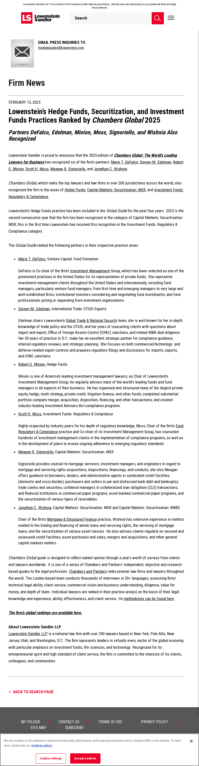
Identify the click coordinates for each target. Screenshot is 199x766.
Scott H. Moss (37, 168)
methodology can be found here (149, 598)
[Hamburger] (171, 18)
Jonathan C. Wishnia (110, 168)
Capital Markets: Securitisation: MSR (116, 189)
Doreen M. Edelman (155, 162)
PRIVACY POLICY (154, 722)
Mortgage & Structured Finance (72, 519)
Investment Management (90, 270)
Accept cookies (85, 758)
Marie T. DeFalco (124, 162)
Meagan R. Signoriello (67, 168)
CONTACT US (69, 722)
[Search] (158, 18)
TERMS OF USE (110, 722)
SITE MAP (38, 727)
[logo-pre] (40, 18)
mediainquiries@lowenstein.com (61, 48)
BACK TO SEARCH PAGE (33, 691)
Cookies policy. (42, 745)
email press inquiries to (61, 42)
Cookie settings (51, 758)
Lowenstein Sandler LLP (28, 633)
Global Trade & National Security (91, 320)
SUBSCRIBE (74, 727)
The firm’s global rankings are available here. (45, 612)
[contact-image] (22, 53)
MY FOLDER (30, 722)
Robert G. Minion (31, 364)
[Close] (191, 741)
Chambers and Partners (88, 571)
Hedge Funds (75, 189)
